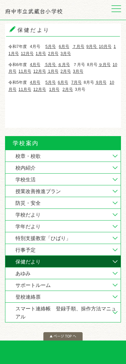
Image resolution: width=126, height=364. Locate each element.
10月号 (105, 46)
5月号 (50, 46)
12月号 (27, 53)
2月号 (53, 53)
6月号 (64, 46)
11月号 (24, 71)
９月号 (104, 64)
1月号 (41, 53)
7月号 (76, 82)
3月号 (65, 53)
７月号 (78, 46)
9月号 (91, 46)
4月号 (35, 64)
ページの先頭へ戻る (63, 336)
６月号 (64, 64)
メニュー (116, 10)
